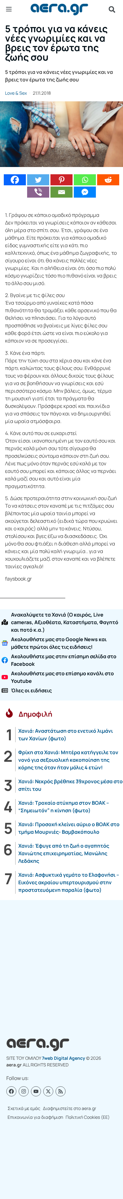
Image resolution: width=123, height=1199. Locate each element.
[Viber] (38, 192)
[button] (112, 9)
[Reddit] (108, 179)
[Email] (61, 192)
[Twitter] (38, 179)
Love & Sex (16, 93)
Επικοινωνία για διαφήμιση (35, 1117)
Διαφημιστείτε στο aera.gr (69, 1108)
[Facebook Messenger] (85, 192)
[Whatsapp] (85, 179)
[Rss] (61, 1091)
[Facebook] (15, 179)
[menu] (9, 9)
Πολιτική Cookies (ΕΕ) (88, 1117)
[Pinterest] (61, 179)
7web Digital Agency (63, 1058)
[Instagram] (24, 1091)
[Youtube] (36, 1091)
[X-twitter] (48, 1091)
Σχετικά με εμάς (24, 1108)
